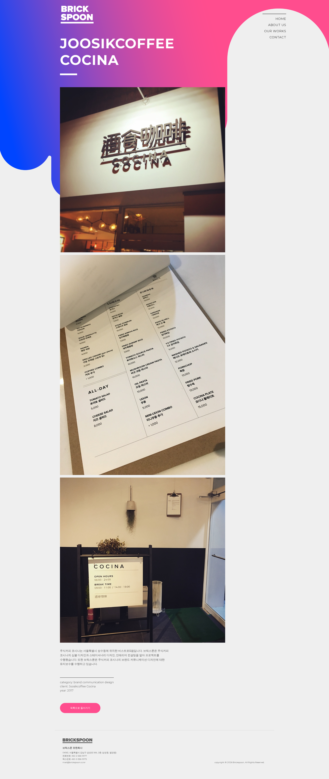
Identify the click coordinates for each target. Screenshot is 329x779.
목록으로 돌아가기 (80, 707)
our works (275, 31)
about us (277, 25)
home (281, 19)
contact (278, 37)
